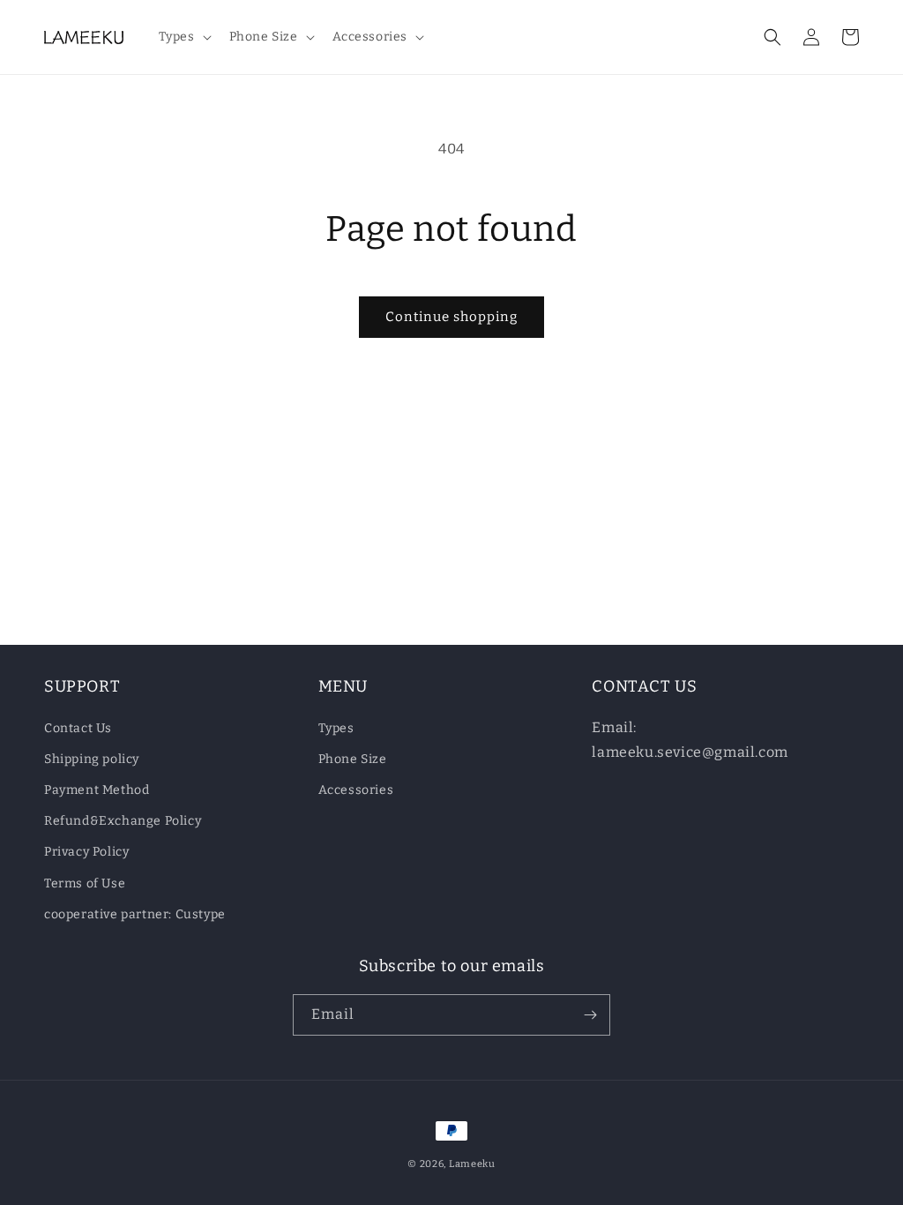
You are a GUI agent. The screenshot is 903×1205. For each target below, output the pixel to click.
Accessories (356, 789)
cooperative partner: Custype (135, 914)
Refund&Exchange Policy (122, 820)
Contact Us (78, 728)
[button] (183, 37)
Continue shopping (451, 317)
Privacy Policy (86, 851)
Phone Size (352, 759)
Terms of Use (84, 883)
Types (336, 728)
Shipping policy (91, 759)
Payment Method (96, 789)
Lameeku (472, 1164)
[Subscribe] (590, 1015)
